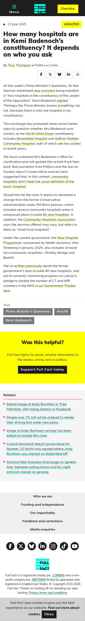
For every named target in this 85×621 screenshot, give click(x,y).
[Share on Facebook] (41, 75)
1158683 (58, 575)
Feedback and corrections (42, 521)
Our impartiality (42, 513)
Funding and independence (42, 505)
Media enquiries (42, 529)
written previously (28, 266)
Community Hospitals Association (49, 220)
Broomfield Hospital (32, 139)
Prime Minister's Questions (28, 311)
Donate (68, 9)
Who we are (42, 496)
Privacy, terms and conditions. (48, 593)
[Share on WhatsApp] (78, 75)
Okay (49, 614)
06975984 (38, 580)
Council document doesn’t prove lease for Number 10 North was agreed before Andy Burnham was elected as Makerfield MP (40, 449)
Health (62, 311)
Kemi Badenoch (19, 320)
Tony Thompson (19, 65)
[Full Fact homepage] (39, 9)
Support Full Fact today (42, 369)
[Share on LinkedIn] (69, 75)
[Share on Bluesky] (59, 75)
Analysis (71, 24)
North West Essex (40, 134)
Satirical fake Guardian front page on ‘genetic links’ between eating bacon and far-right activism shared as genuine (41, 467)
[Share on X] (50, 75)
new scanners (44, 91)
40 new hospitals (56, 215)
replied (62, 101)
